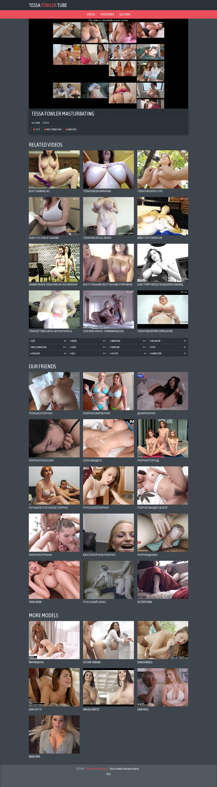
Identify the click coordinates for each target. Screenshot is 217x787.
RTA (108, 774)
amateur (71, 129)
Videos (91, 14)
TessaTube (48, 5)
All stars (124, 14)
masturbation (53, 129)
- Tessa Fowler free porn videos (112, 768)
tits (37, 129)
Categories (107, 14)
